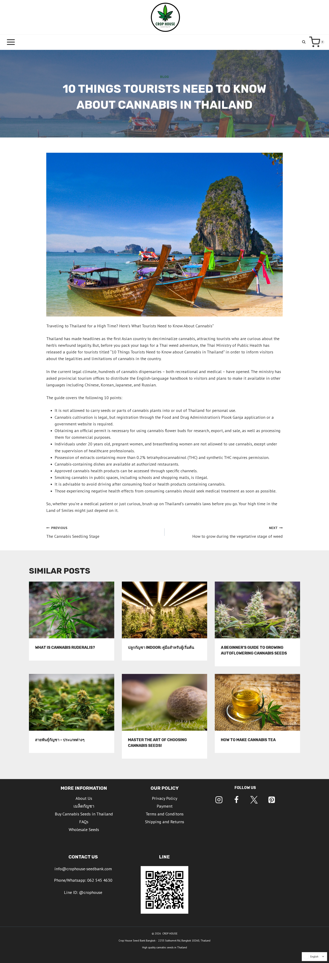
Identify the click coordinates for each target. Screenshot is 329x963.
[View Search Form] (303, 42)
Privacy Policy (164, 798)
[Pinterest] (271, 799)
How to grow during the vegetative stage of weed (237, 532)
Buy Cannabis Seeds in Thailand (84, 814)
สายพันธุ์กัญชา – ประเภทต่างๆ (60, 739)
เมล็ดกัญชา (83, 806)
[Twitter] (254, 799)
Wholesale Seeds (84, 829)
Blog (164, 77)
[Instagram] (218, 799)
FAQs (83, 821)
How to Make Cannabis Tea (248, 739)
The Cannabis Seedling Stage (72, 532)
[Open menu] (11, 42)
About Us (84, 798)
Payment (164, 806)
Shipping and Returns (164, 821)
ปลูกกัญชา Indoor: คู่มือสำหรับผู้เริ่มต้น (161, 647)
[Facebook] (236, 799)
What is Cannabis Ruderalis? (65, 647)
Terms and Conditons (165, 814)
